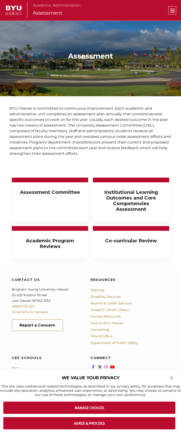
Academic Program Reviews (50, 243)
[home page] (13, 10)
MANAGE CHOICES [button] (89, 407)
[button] (171, 377)
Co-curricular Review (131, 240)
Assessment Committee (50, 192)
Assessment (47, 13)
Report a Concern (37, 325)
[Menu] (172, 10)
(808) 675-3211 (23, 306)
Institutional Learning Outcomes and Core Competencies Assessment (131, 200)
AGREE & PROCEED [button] (89, 423)
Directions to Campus (30, 312)
